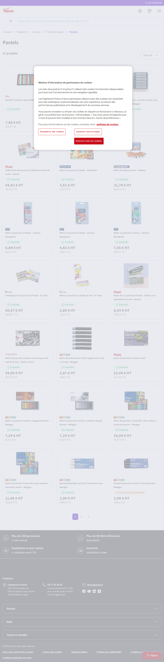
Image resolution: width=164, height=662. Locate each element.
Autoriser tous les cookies (89, 141)
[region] (83, 108)
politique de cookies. (108, 124)
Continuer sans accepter (88, 132)
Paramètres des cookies (52, 132)
